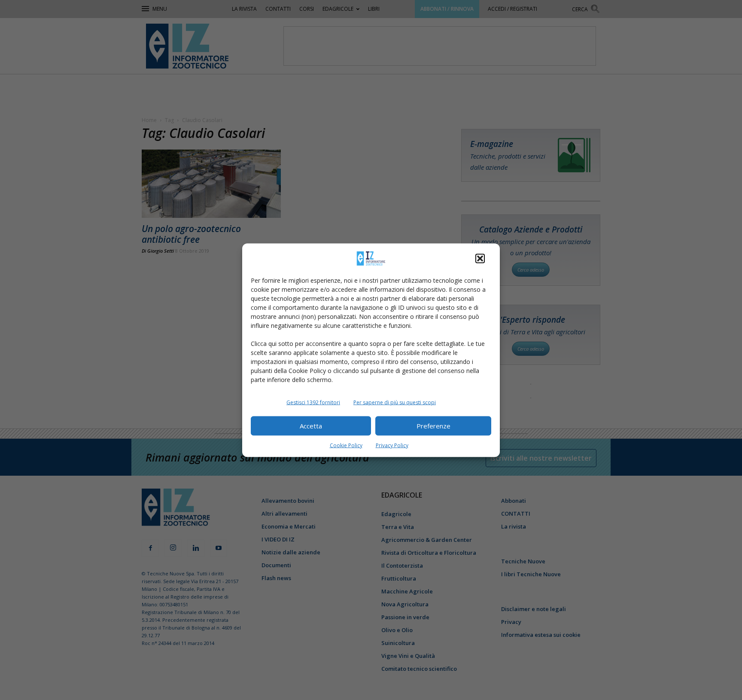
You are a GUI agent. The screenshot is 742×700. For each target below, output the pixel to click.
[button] (480, 258)
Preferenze (433, 426)
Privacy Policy (392, 445)
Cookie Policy (346, 445)
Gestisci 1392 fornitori (313, 402)
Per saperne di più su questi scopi (394, 402)
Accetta (311, 426)
